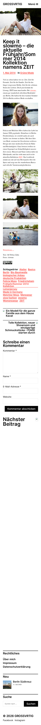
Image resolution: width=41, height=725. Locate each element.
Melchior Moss (11, 295)
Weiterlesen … (8, 250)
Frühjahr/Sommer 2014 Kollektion (16, 285)
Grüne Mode (27, 73)
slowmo (33, 90)
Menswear (26, 295)
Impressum (10, 663)
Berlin (6, 272)
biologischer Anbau (14, 275)
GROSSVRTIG (12, 4)
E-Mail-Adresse (12, 386)
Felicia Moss (10, 281)
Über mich (9, 659)
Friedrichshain (26, 281)
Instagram (20, 720)
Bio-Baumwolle (19, 272)
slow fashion (10, 298)
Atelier (23, 269)
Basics (31, 269)
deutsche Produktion (14, 278)
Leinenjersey (10, 289)
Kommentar (10, 351)
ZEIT (20, 157)
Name (7, 376)
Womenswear (10, 301)
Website (7, 397)
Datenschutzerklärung (16, 666)
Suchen (30, 703)
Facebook (8, 720)
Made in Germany (13, 292)
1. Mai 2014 (9, 73)
